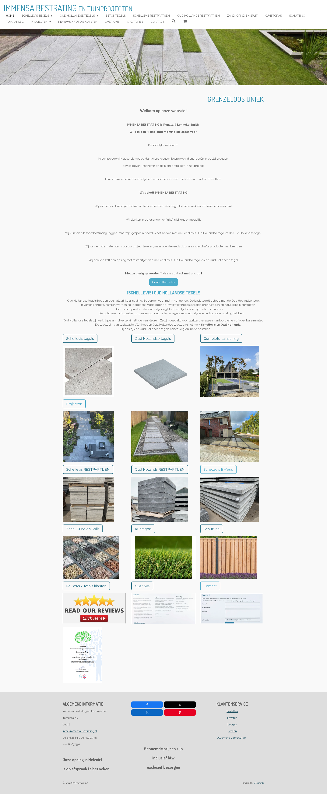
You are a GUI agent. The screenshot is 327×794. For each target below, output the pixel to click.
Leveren (232, 717)
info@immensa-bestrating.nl (80, 731)
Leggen (232, 724)
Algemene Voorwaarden (232, 737)
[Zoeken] (173, 21)
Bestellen (232, 711)
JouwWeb (259, 783)
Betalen (232, 731)
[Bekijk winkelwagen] (185, 22)
